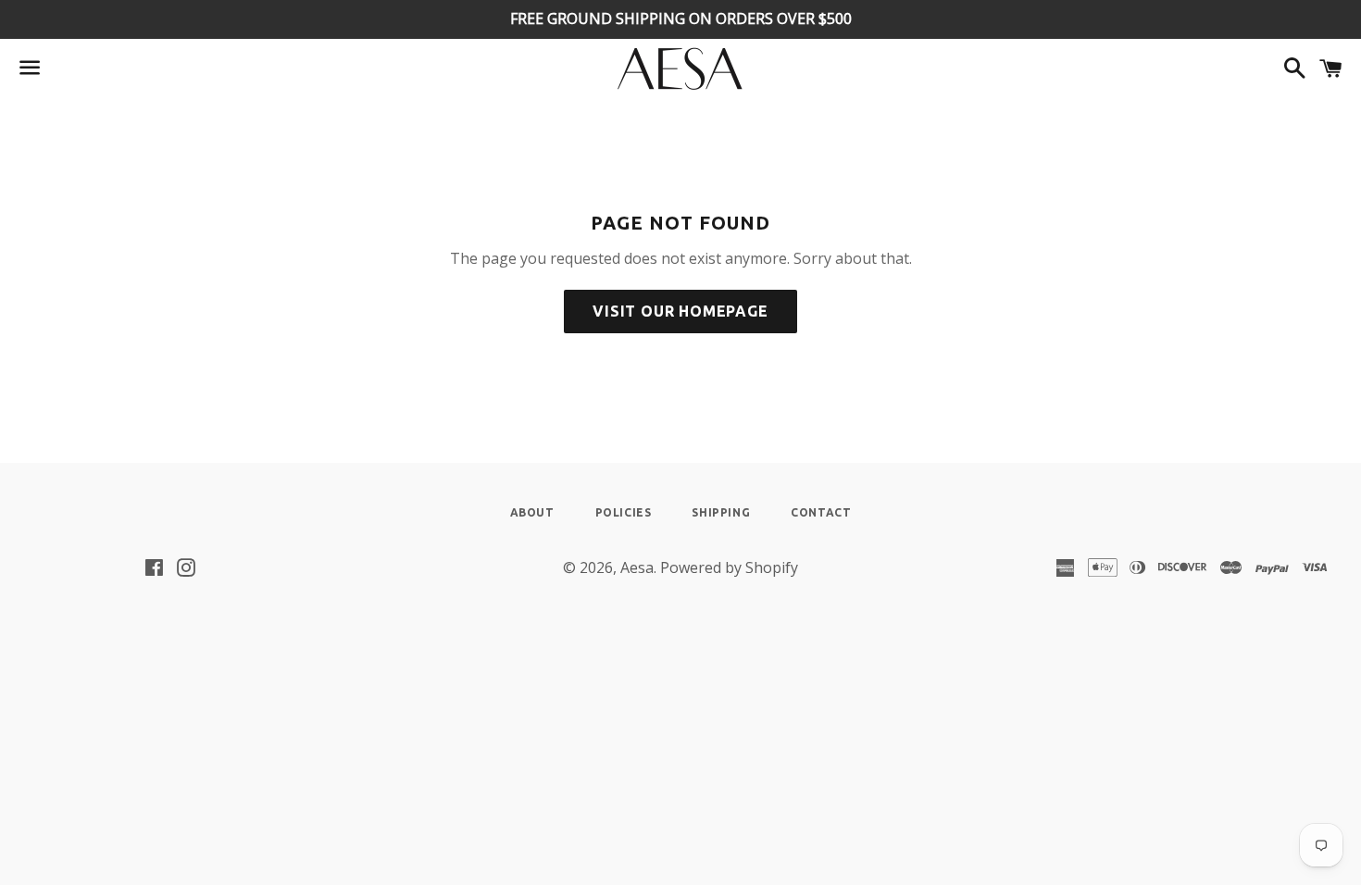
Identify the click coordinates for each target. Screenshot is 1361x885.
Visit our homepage (680, 311)
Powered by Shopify (729, 567)
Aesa (637, 567)
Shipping (721, 512)
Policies (623, 512)
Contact (821, 512)
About (532, 512)
